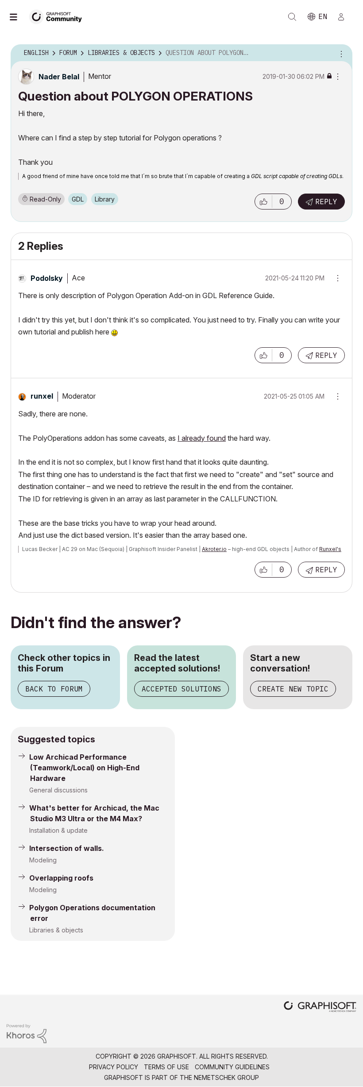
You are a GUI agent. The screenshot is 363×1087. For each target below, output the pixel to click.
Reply (326, 201)
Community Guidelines (232, 1067)
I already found (202, 438)
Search (292, 16)
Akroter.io (214, 549)
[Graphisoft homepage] (320, 1007)
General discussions (58, 790)
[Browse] (18, 17)
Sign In (344, 17)
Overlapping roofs (61, 877)
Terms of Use (166, 1067)
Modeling (43, 860)
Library (105, 199)
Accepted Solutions (181, 688)
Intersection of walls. (66, 848)
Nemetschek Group (226, 1077)
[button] (263, 201)
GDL (78, 199)
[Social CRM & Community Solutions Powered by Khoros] (26, 1033)
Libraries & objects (56, 930)
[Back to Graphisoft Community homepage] (58, 16)
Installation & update (58, 830)
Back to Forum (54, 688)
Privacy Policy (113, 1067)
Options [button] (340, 53)
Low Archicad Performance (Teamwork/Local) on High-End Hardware (84, 768)
